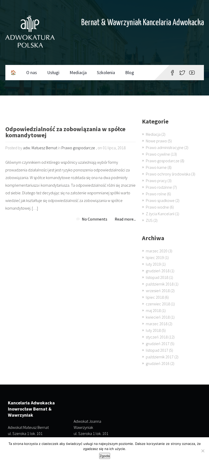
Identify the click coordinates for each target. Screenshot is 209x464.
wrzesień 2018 (158, 290)
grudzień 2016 (157, 363)
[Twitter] (182, 72)
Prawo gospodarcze (78, 147)
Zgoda (105, 456)
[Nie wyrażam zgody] (202, 450)
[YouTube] (192, 72)
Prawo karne (156, 167)
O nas (31, 72)
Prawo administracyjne (165, 147)
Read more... (125, 219)
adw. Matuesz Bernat (40, 147)
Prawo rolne (156, 193)
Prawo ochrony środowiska (168, 173)
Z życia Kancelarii (160, 213)
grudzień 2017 (157, 343)
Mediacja (78, 72)
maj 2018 (153, 310)
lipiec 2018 (155, 297)
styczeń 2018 (157, 336)
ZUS (149, 220)
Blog (129, 72)
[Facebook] (172, 72)
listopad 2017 (157, 350)
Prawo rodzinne (159, 187)
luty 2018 (153, 330)
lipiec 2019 (155, 257)
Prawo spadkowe (160, 200)
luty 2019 (153, 264)
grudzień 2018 (157, 270)
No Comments (94, 219)
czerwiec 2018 (158, 303)
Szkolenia (106, 72)
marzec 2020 (156, 250)
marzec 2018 (156, 323)
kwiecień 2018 (158, 317)
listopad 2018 (157, 277)
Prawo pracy (156, 180)
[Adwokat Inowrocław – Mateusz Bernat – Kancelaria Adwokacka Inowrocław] (30, 32)
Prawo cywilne (158, 154)
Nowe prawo (156, 140)
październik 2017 (160, 356)
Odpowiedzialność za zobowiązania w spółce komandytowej (65, 132)
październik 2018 (160, 283)
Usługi (53, 72)
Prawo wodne (157, 207)
